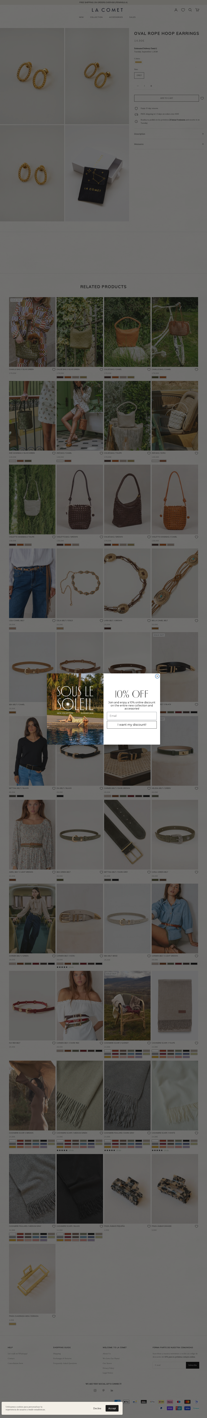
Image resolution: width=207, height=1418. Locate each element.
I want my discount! (132, 724)
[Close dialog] (157, 676)
